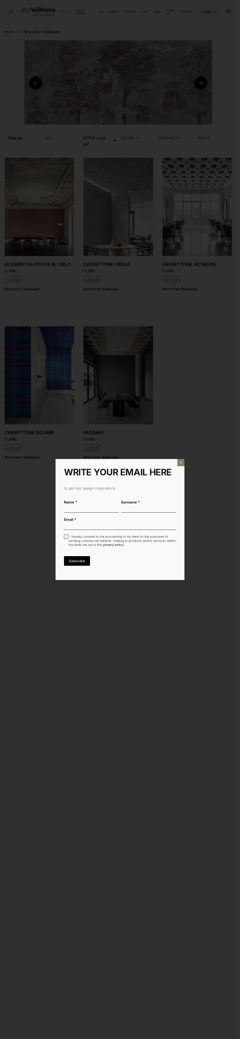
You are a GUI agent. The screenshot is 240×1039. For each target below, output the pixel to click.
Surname (130, 502)
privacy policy (113, 545)
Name (70, 502)
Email (70, 519)
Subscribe (77, 561)
